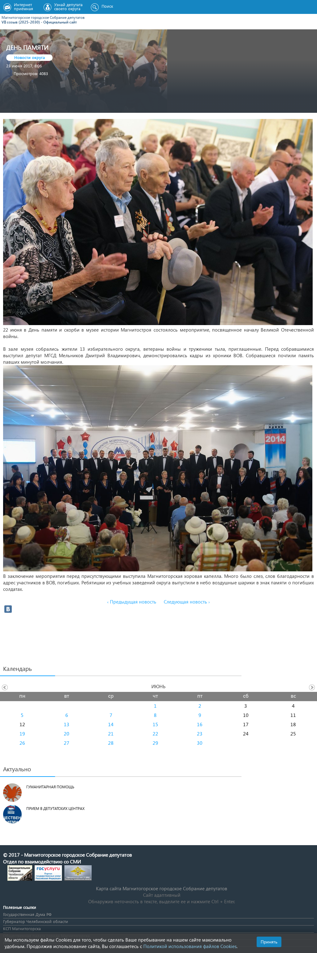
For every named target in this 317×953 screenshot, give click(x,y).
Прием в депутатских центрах (55, 808)
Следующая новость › (187, 602)
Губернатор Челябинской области (35, 921)
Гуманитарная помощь (50, 787)
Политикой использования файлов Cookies (190, 946)
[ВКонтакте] (8, 609)
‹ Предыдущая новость (131, 602)
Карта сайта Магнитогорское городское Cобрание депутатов (161, 888)
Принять (269, 942)
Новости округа (29, 57)
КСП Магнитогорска (22, 928)
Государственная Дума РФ (27, 914)
